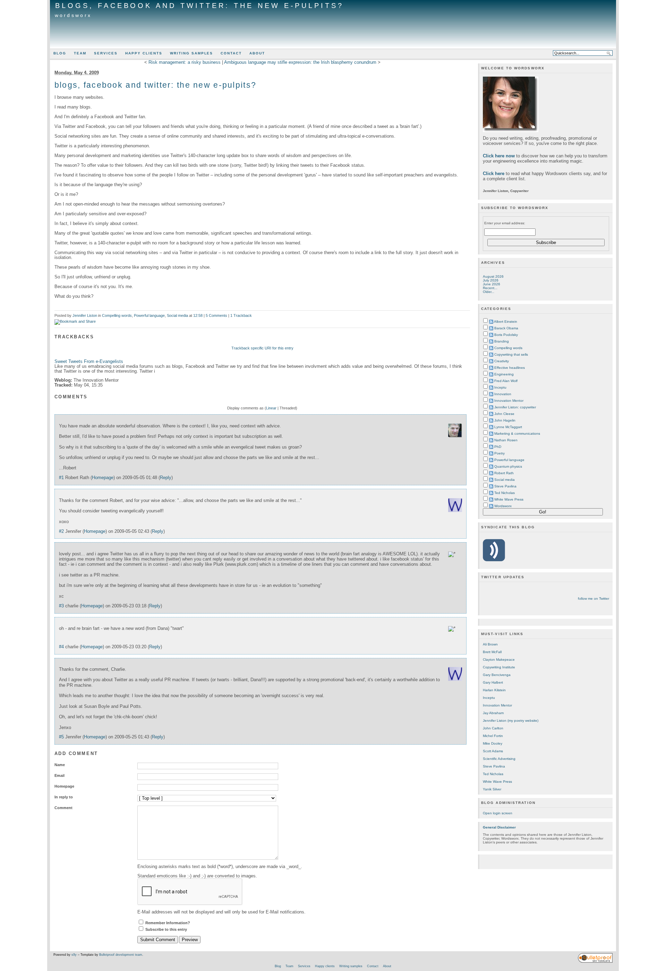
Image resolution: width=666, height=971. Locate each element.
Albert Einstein (505, 321)
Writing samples (191, 53)
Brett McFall (492, 652)
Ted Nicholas (504, 493)
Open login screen (497, 813)
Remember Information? (167, 923)
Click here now (499, 155)
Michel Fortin (493, 736)
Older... (488, 292)
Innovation (502, 394)
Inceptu (500, 387)
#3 (61, 606)
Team (80, 53)
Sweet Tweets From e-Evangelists (88, 361)
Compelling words (117, 315)
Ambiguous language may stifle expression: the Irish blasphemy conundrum (300, 62)
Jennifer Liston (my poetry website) (510, 720)
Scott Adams (493, 751)
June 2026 (491, 284)
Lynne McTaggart (508, 427)
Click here (493, 173)
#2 (61, 531)
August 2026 (493, 276)
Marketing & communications (517, 433)
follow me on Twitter (593, 598)
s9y (74, 954)
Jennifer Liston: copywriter (515, 407)
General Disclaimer (499, 827)
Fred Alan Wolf (506, 381)
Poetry (499, 453)
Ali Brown (490, 644)
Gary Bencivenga (497, 675)
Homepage (102, 477)
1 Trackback (241, 315)
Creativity (501, 361)
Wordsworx (73, 15)
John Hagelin (504, 420)
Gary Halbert (493, 682)
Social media (177, 315)
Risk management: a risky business (184, 62)
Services (106, 53)
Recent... (490, 288)
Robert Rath (504, 473)
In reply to (63, 797)
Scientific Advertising (499, 759)
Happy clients (143, 53)
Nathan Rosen (506, 440)
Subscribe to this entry (166, 929)
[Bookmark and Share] (75, 321)
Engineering (504, 374)
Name (59, 765)
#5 (61, 737)
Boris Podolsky (506, 335)
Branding (501, 341)
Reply (165, 477)
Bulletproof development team (120, 954)
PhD (497, 447)
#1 (61, 477)
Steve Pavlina (505, 486)
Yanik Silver (492, 789)
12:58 (198, 315)
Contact (231, 53)
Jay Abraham (493, 713)
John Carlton (493, 728)
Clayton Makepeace (499, 659)
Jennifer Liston (84, 315)
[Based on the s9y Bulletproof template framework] (595, 961)
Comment (63, 808)
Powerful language (149, 315)
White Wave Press (508, 499)
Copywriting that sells (511, 354)
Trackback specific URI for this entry (262, 348)
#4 (61, 646)
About (257, 53)
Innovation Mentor (508, 400)
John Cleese (504, 414)
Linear (271, 408)
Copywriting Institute (499, 667)
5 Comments (216, 315)
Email (59, 775)
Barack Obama (506, 328)
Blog (59, 53)
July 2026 (490, 280)
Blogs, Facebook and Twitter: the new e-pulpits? (199, 5)
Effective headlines (509, 368)
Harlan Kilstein (494, 690)
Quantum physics (508, 466)
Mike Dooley (492, 743)
